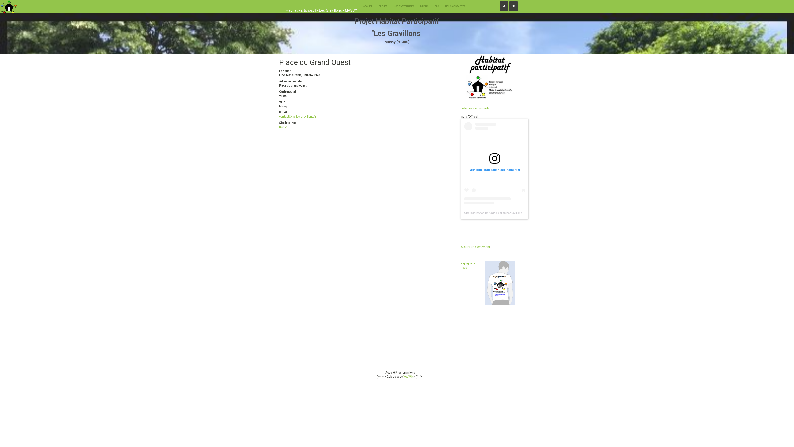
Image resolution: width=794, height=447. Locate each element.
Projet (383, 6)
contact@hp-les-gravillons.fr (297, 116)
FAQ (437, 6)
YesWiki (408, 376)
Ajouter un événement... (476, 247)
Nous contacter (455, 6)
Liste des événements (475, 108)
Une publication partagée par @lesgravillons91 (494, 212)
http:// (283, 127)
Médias (424, 6)
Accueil (367, 6)
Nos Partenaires (404, 6)
